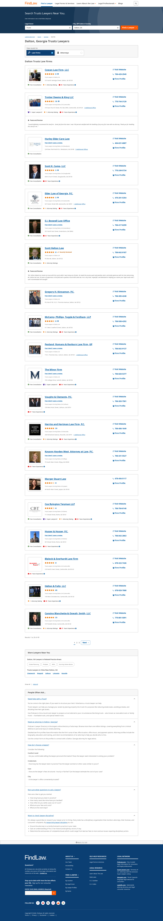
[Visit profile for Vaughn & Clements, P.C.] (35, 402)
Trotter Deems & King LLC (59, 97)
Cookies (52, 915)
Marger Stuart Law (55, 478)
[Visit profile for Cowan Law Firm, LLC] (35, 75)
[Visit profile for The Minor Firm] (35, 375)
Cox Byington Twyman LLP (60, 504)
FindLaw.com (121, 862)
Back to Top (82, 842)
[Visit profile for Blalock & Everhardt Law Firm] (35, 564)
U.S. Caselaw (94, 880)
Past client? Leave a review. (54, 143)
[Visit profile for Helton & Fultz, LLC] (35, 592)
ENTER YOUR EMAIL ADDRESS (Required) (38, 889)
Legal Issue (29, 24)
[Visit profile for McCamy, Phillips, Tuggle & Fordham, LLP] (35, 322)
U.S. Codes (93, 884)
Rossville (64, 673)
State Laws (93, 877)
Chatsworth (31, 673)
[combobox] (48, 28)
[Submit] (54, 893)
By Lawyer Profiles (71, 887)
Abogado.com (121, 877)
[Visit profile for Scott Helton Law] (35, 254)
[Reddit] (58, 903)
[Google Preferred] (63, 903)
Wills (53, 664)
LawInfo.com (121, 885)
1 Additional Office (90, 108)
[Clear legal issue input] (70, 28)
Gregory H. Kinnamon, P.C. (59, 291)
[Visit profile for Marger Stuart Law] (35, 484)
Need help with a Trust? (37, 699)
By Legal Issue (70, 884)
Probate (45, 664)
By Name (68, 891)
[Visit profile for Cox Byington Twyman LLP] (35, 510)
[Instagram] (53, 903)
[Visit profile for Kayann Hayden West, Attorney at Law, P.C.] (35, 457)
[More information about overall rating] (58, 74)
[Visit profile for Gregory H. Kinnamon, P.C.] (35, 297)
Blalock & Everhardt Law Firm (61, 558)
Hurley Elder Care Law (57, 138)
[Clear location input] (118, 28)
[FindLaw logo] (32, 3)
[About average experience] (75, 85)
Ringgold (40, 673)
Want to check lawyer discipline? (41, 815)
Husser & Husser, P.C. (56, 531)
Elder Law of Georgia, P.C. (59, 193)
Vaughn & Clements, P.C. (58, 396)
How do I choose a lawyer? (38, 745)
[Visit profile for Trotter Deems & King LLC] (35, 103)
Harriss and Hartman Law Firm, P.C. (65, 424)
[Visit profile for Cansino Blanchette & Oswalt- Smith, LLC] (35, 619)
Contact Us (68, 869)
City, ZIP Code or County (82, 24)
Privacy (34, 915)
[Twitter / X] (48, 903)
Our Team (68, 862)
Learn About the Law (96, 873)
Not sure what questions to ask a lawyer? (44, 790)
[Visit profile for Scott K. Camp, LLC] (35, 172)
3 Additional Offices (81, 149)
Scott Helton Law (54, 248)
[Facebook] (38, 903)
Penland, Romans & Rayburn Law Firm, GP (68, 344)
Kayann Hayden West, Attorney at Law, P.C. (69, 451)
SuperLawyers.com (123, 870)
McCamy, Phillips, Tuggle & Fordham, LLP (68, 317)
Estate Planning (34, 664)
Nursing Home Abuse (66, 664)
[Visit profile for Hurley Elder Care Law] (35, 144)
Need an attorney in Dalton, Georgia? (43, 722)
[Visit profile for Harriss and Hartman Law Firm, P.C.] (35, 430)
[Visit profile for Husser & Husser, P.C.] (35, 537)
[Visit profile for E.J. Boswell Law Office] (35, 226)
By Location (69, 880)
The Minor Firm (53, 369)
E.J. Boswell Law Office (57, 220)
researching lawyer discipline (56, 822)
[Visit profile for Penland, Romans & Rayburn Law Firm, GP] (35, 350)
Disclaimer (43, 915)
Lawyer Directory (30, 37)
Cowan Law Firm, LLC (57, 69)
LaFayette (56, 673)
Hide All (35, 684)
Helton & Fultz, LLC (55, 586)
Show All (27, 684)
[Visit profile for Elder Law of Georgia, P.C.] (35, 199)
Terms (27, 915)
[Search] (136, 3)
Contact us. (43, 873)
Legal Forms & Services (97, 862)
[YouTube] (43, 903)
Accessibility (69, 865)
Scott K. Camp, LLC (55, 166)
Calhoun (48, 673)
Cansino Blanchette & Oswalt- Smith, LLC (68, 613)
